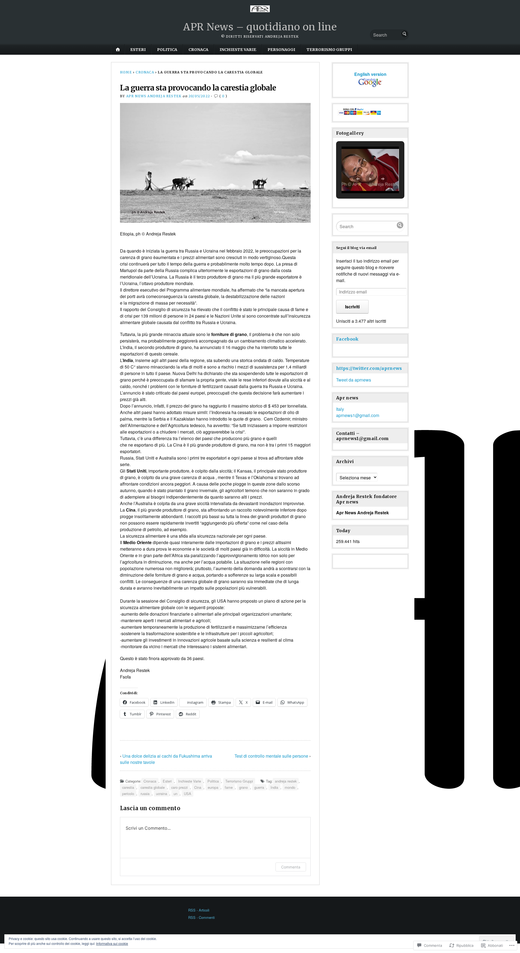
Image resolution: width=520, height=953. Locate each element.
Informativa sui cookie (112, 943)
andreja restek (286, 781)
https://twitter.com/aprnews (369, 368)
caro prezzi (179, 787)
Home (126, 72)
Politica (167, 49)
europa (213, 787)
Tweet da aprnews (353, 380)
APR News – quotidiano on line (260, 27)
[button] (358, 179)
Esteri (138, 49)
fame (229, 787)
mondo (290, 787)
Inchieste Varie (238, 49)
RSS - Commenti (201, 917)
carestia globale (153, 787)
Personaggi (281, 49)
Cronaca (198, 49)
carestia (128, 787)
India (274, 787)
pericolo (128, 793)
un (175, 793)
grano (243, 787)
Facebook (347, 339)
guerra (259, 787)
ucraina (161, 793)
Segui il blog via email (356, 247)
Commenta (290, 867)
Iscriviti (352, 306)
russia (145, 793)
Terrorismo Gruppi (329, 49)
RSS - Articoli (198, 910)
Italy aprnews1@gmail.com (357, 412)
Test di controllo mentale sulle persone (271, 756)
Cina (197, 787)
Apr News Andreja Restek (154, 96)
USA (187, 793)
